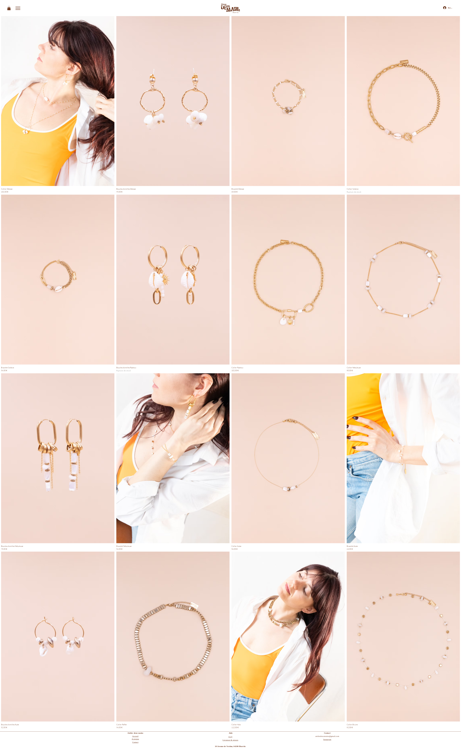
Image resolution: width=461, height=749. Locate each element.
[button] (9, 8)
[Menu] (17, 8)
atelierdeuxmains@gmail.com (327, 736)
